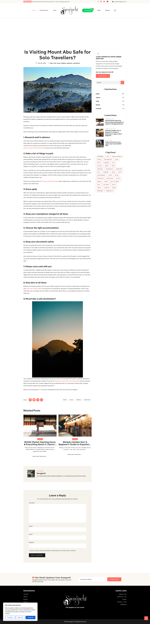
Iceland (98, 108)
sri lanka (106, 184)
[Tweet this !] (34, 399)
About (99, 10)
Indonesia (27, 612)
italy (98, 172)
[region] (20, 612)
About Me (123, 594)
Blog (54, 10)
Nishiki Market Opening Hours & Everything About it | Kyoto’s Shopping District (40, 443)
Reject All (20, 617)
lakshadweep (101, 175)
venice (114, 187)
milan (116, 175)
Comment (32, 503)
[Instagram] (37, 399)
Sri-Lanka (27, 604)
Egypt (99, 162)
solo (54, 63)
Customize (10, 617)
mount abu (110, 178)
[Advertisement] (75, 29)
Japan (40, 439)
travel (58, 63)
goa (113, 162)
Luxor (110, 175)
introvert (119, 169)
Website (31, 542)
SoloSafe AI (87, 10)
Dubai (98, 105)
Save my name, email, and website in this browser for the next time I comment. (53, 550)
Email (31, 534)
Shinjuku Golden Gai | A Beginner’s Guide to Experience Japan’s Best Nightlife (75, 443)
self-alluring (115, 181)
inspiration (109, 169)
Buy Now (102, 75)
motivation (100, 178)
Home (33, 10)
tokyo (114, 184)
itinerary (106, 172)
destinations (108, 159)
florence (106, 162)
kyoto (120, 172)
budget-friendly (117, 156)
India (97, 94)
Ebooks (107, 10)
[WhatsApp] (41, 399)
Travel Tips (122, 602)
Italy (97, 101)
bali (108, 156)
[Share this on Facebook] (30, 399)
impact (107, 165)
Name (31, 526)
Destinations (44, 10)
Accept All (30, 617)
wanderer (69, 63)
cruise (99, 159)
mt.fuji (118, 178)
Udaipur (63, 63)
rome (106, 181)
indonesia (100, 169)
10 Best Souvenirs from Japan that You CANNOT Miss (113, 143)
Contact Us (122, 596)
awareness (100, 156)
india (51, 63)
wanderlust (76, 63)
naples (99, 181)
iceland (99, 165)
